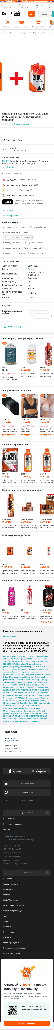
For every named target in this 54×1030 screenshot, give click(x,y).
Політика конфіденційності (14, 948)
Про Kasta (7, 879)
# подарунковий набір (33, 248)
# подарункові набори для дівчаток (31, 227)
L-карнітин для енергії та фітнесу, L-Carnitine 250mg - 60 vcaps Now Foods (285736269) (26, 695)
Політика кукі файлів (12, 953)
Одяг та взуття (11, 745)
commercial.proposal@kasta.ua (16, 863)
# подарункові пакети (12, 243)
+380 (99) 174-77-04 (12, 856)
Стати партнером (7, 6)
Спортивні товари (13, 752)
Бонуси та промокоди (12, 911)
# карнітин (7, 253)
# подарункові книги (11, 248)
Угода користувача (11, 943)
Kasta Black (8, 889)
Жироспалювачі (10, 636)
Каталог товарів (27, 800)
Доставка (7, 927)
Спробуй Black (27, 792)
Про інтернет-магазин (12, 824)
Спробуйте (18, 12)
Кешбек (6, 895)
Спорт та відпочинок (11, 739)
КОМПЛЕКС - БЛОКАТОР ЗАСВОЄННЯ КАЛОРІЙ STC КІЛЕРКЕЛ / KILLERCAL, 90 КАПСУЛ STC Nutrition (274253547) (26, 690)
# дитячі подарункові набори (15, 232)
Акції (5, 916)
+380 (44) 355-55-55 (12, 845)
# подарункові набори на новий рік (18, 237)
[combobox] (44, 14)
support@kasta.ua (11, 860)
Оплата (6, 921)
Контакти (7, 937)
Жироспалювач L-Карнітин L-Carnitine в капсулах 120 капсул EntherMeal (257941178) (26, 677)
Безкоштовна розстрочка (13, 905)
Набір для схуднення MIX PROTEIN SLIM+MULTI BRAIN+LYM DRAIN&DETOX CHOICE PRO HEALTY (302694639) (25, 716)
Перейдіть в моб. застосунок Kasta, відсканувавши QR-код (33, 1007)
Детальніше (12, 167)
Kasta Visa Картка (10, 900)
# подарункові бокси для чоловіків (29, 253)
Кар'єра (6, 829)
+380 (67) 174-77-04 (12, 849)
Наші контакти (9, 819)
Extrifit (5, 161)
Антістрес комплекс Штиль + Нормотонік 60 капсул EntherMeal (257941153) (25, 671)
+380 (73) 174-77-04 (12, 853)
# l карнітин (8, 227)
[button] (13, 326)
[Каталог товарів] (31, 14)
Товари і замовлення (12, 884)
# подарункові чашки (34, 243)
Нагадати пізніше (27, 1023)
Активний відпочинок (14, 749)
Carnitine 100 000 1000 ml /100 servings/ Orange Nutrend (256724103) (25, 664)
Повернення (8, 932)
